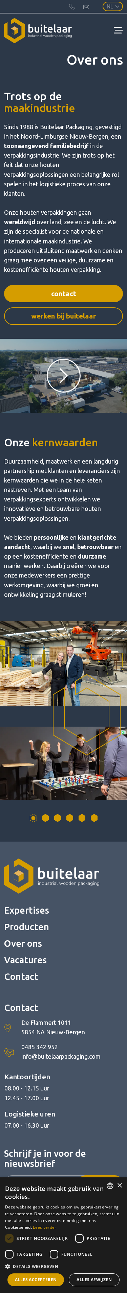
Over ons (23, 943)
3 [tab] (57, 818)
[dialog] (63, 1235)
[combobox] (110, 1185)
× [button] (119, 1185)
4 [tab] (69, 818)
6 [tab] (94, 818)
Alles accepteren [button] (36, 1280)
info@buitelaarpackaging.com (61, 1056)
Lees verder (44, 1227)
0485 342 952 (39, 1047)
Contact (63, 294)
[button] (63, 1266)
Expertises (26, 910)
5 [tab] (82, 818)
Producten (26, 927)
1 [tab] (33, 818)
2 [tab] (45, 818)
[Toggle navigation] (118, 30)
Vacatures (25, 960)
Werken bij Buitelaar (63, 316)
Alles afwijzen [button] (94, 1280)
